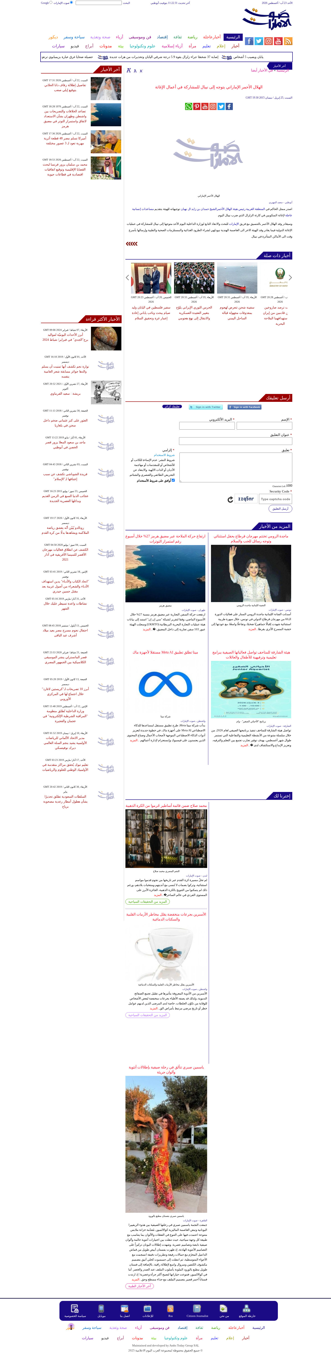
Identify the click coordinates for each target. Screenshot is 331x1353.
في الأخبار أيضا (262, 70)
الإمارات (234, 224)
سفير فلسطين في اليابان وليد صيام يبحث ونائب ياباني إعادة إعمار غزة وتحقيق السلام (151, 313)
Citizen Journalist (197, 1316)
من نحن (224, 1316)
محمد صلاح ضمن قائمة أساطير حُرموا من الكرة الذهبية (166, 806)
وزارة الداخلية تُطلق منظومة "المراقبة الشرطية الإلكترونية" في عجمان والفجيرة (65, 716)
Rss (170, 1316)
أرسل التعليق (280, 508)
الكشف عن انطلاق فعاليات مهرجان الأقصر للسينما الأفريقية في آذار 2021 (65, 554)
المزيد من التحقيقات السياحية (147, 901)
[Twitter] (206, 409)
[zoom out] (141, 70)
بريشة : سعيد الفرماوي (65, 393)
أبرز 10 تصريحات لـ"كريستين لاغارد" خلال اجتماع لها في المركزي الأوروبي (65, 694)
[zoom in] (129, 70)
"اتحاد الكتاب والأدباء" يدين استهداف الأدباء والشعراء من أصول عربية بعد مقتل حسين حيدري (65, 586)
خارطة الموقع (247, 1316)
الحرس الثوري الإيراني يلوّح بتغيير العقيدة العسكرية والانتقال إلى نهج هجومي (194, 313)
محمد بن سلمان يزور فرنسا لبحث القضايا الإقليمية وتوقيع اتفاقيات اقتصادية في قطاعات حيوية (65, 169)
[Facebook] (244, 409)
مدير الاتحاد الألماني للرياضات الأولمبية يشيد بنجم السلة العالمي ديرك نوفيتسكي (65, 743)
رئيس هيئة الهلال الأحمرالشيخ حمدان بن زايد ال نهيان (213, 209)
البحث (126, 3)
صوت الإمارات (61, 3)
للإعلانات (148, 1316)
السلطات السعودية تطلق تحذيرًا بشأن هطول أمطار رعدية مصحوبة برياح (65, 801)
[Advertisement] (142, 20)
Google (45, 3)
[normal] (134, 70)
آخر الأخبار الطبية (139, 1286)
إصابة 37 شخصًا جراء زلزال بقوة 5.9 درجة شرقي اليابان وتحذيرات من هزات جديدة (181, 57)
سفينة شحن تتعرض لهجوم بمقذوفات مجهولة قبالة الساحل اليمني (237, 313)
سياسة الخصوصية (75, 1316)
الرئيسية (283, 70)
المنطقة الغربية (255, 209)
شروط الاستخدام (164, 455)
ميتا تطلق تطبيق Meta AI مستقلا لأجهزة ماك (165, 652)
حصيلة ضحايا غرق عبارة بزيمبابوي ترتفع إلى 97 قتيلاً (77, 57)
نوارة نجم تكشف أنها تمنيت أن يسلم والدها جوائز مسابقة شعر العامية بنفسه (65, 371)
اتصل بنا (125, 1316)
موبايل (101, 1316)
